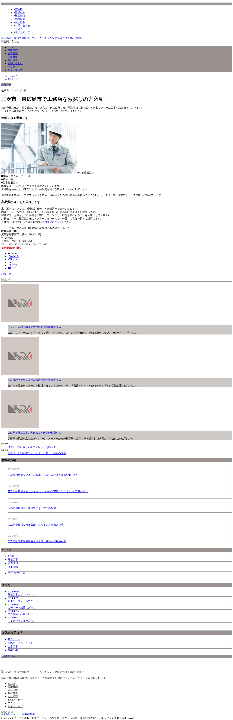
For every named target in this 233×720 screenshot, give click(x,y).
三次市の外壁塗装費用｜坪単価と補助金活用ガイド (37, 541)
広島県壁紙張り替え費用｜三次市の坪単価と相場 (36, 524)
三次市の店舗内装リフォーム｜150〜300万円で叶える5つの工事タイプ (48, 491)
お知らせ (6, 273)
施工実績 (20, 15)
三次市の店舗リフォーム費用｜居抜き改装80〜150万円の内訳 (43, 474)
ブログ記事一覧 (17, 573)
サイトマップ (22, 32)
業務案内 (20, 12)
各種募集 (20, 19)
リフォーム (14, 639)
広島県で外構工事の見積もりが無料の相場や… (34, 432)
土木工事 (13, 646)
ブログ (19, 29)
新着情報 (13, 563)
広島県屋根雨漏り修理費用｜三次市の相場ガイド (36, 508)
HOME (19, 9)
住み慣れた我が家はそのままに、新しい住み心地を (37, 453)
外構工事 (13, 559)
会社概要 (20, 22)
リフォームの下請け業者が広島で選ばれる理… (34, 326)
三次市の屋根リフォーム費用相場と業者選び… (34, 379)
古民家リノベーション (20, 643)
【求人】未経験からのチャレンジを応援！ (32, 447)
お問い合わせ (22, 25)
